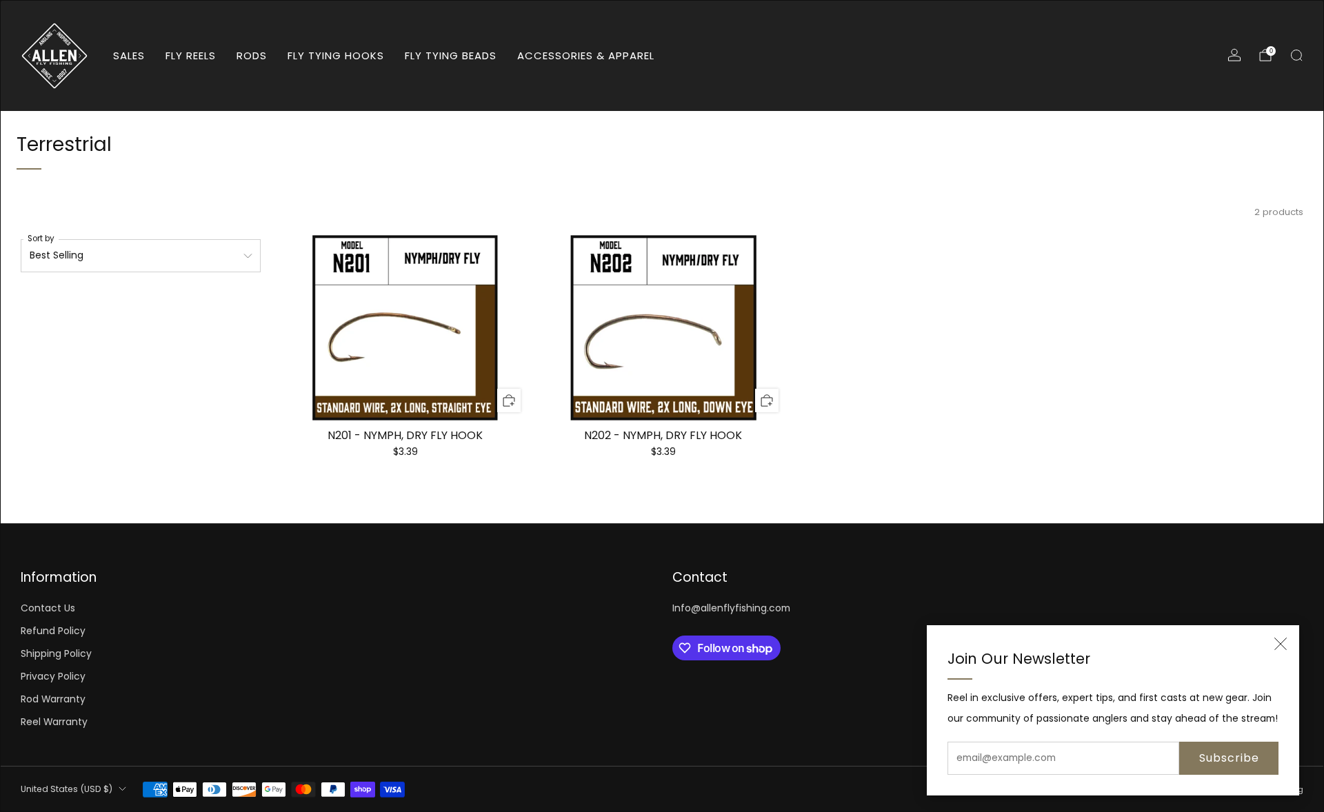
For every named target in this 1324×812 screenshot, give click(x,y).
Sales (129, 55)
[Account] (1234, 55)
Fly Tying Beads (450, 55)
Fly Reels (191, 55)
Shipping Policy (56, 653)
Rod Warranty (53, 699)
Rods (252, 55)
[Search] (1296, 55)
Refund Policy (53, 631)
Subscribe (1229, 758)
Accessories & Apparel (585, 55)
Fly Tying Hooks (336, 55)
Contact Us (48, 608)
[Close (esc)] (1280, 643)
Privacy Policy (53, 676)
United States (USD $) (66, 789)
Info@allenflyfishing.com (731, 608)
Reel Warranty (54, 722)
